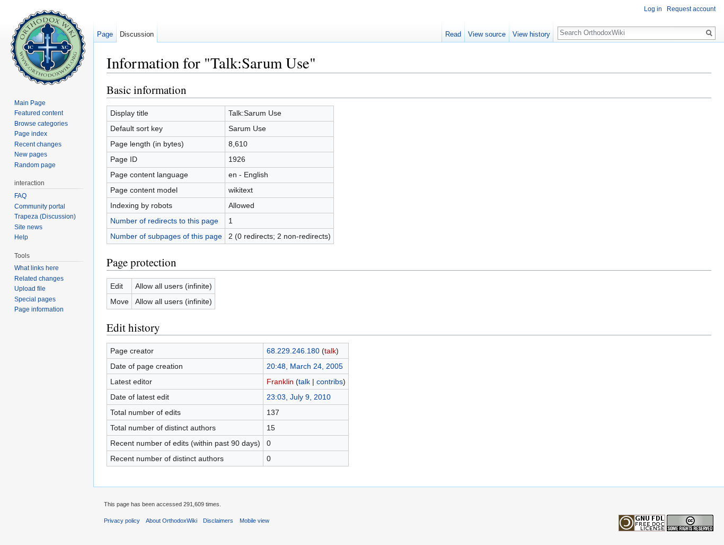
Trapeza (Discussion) (45, 216)
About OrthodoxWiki (171, 520)
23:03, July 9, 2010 (299, 397)
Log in (653, 9)
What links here (36, 268)
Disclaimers (218, 520)
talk (330, 351)
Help (21, 237)
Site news (28, 227)
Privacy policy (122, 520)
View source (487, 34)
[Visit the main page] (46, 42)
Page (105, 34)
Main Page (30, 103)
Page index (30, 133)
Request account (691, 9)
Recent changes (37, 144)
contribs (329, 381)
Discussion (137, 34)
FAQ (20, 196)
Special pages (35, 299)
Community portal (39, 206)
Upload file (30, 288)
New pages (30, 154)
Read (453, 34)
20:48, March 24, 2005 (305, 366)
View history (531, 34)
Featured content (38, 113)
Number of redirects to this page (164, 221)
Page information (39, 309)
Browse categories (41, 123)
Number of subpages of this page (166, 236)
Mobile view (254, 520)
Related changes (39, 278)
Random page (35, 165)
